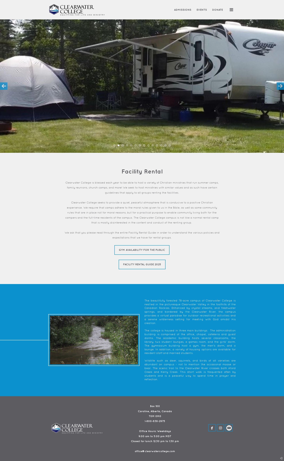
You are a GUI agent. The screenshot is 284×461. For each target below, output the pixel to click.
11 (157, 146)
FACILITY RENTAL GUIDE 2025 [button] (142, 264)
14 (169, 146)
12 (161, 146)
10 (152, 146)
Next (280, 86)
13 (165, 146)
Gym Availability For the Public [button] (142, 249)
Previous (3, 86)
